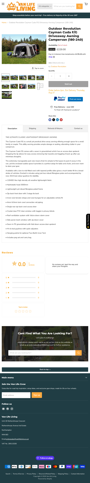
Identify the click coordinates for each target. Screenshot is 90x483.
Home (4, 23)
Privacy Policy (31, 474)
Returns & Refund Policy (47, 474)
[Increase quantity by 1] (69, 76)
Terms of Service (18, 474)
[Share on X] (53, 119)
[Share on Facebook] (50, 119)
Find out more (75, 99)
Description (12, 128)
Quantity (52, 71)
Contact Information (77, 474)
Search (8, 474)
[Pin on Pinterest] (61, 119)
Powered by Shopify (45, 479)
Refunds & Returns (55, 128)
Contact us (78, 128)
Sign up (37, 395)
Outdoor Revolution (58, 66)
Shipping (32, 128)
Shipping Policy (63, 474)
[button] (5, 78)
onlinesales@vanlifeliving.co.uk (17, 439)
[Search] (79, 6)
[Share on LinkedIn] (57, 119)
